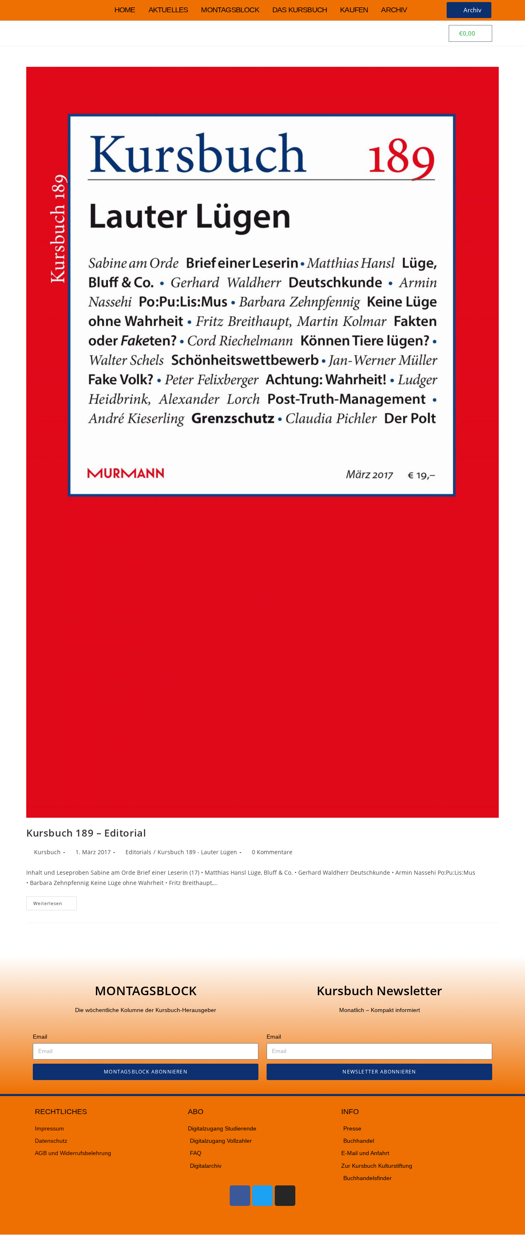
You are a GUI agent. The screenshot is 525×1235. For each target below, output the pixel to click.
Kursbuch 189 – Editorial (86, 832)
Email (40, 1036)
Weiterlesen (55, 901)
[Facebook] (240, 1195)
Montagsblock (230, 10)
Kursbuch (47, 852)
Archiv (394, 10)
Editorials (138, 852)
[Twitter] (262, 1195)
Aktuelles (168, 10)
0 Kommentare (272, 852)
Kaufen (354, 10)
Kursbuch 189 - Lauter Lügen (197, 852)
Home (124, 10)
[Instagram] (285, 1195)
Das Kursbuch (299, 10)
